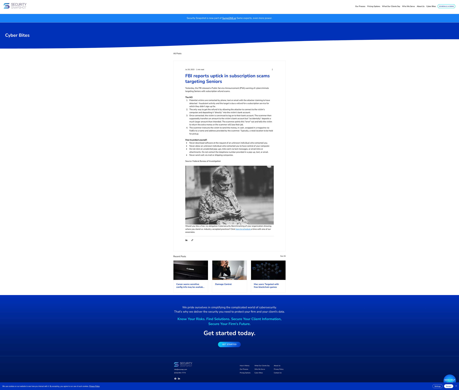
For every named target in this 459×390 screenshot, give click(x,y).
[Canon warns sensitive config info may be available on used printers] (190, 270)
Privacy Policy (94, 386)
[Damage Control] (229, 270)
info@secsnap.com (180, 369)
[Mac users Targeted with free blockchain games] (268, 270)
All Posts (177, 53)
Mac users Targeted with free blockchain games (266, 285)
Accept (448, 386)
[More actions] (272, 69)
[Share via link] (192, 240)
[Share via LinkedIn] (186, 240)
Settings (437, 386)
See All (283, 256)
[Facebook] (175, 378)
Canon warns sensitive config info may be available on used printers (190, 285)
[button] (229, 344)
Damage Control (223, 284)
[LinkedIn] (179, 378)
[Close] (456, 386)
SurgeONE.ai (229, 18)
